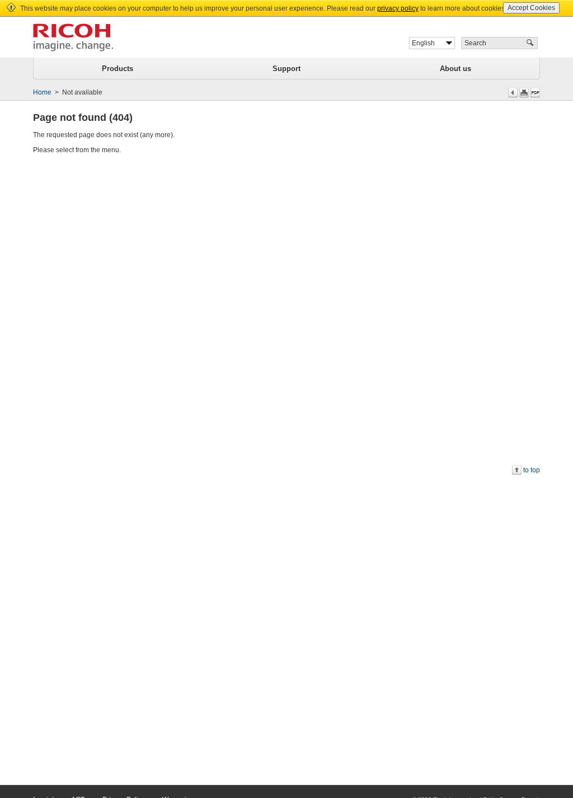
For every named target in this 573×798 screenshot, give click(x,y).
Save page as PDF (535, 92)
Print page (524, 92)
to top (531, 470)
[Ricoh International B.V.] (73, 37)
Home (42, 92)
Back (513, 92)
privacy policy (398, 8)
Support (286, 68)
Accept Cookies (531, 8)
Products (117, 68)
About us (455, 68)
